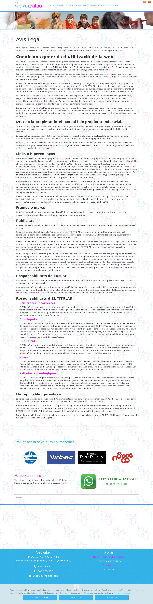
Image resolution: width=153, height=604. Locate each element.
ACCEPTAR (112, 597)
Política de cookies (121, 593)
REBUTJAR (76, 597)
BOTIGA (101, 5)
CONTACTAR (112, 5)
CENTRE (59, 5)
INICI (52, 5)
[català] (150, 2)
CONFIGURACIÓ (40, 597)
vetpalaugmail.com (46, 575)
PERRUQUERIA (89, 5)
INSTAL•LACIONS (73, 5)
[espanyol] (145, 2)
